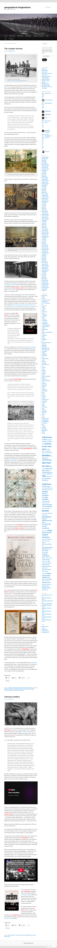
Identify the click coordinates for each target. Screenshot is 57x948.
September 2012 (45, 287)
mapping (44, 373)
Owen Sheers (44, 563)
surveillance (44, 407)
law (42, 366)
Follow (44, 59)
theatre (43, 414)
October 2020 (45, 158)
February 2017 (45, 211)
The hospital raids (49, 100)
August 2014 (44, 254)
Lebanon (44, 367)
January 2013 (45, 281)
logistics (44, 371)
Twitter (43, 580)
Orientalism (44, 385)
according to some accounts (10, 284)
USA (43, 424)
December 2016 (45, 214)
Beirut (48, 489)
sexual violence (45, 399)
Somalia (44, 402)
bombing (44, 308)
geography (44, 345)
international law (46, 547)
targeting (44, 577)
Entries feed (44, 629)
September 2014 (45, 252)
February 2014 (45, 262)
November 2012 (45, 284)
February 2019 (45, 177)
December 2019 (45, 164)
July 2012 (44, 290)
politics (43, 395)
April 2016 (44, 226)
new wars (44, 383)
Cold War (44, 319)
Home (6, 36)
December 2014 (45, 248)
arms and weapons (46, 303)
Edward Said (49, 513)
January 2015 (45, 246)
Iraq (43, 357)
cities (43, 317)
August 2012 (44, 289)
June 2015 (44, 240)
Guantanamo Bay (45, 348)
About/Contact (12, 36)
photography (44, 390)
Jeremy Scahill (45, 552)
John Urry (47, 151)
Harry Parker (44, 539)
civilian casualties (47, 504)
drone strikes (44, 513)
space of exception (46, 569)
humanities (44, 351)
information (44, 354)
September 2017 (45, 201)
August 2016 (44, 220)
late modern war (45, 364)
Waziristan (46, 586)
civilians (43, 506)
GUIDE (47, 36)
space (43, 404)
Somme (5, 690)
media (43, 374)
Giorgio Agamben (47, 532)
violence (43, 584)
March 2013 (44, 278)
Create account (45, 626)
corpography (44, 323)
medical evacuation (49, 557)
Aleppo (48, 486)
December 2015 (45, 232)
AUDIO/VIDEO (20, 36)
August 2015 (44, 237)
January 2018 (45, 195)
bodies (51, 489)
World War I (29, 687)
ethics (43, 336)
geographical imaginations (17, 7)
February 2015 (45, 245)
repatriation (16, 689)
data (43, 330)
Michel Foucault (45, 561)
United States (47, 580)
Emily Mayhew (44, 514)
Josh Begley (44, 554)
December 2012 (45, 283)
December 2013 (45, 265)
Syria (43, 408)
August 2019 (44, 170)
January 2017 (45, 213)
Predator (47, 564)
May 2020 (44, 160)
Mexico (43, 377)
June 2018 (44, 188)
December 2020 (45, 157)
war (43, 586)
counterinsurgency (46, 325)
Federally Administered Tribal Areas (47, 520)
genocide (44, 344)
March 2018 (44, 192)
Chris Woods (44, 502)
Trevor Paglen (48, 579)
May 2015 (44, 242)
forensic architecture (46, 342)
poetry (43, 392)
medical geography (16, 687)
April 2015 (44, 243)
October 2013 (45, 268)
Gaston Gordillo (45, 530)
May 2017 (44, 207)
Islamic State (45, 549)
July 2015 (44, 239)
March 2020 (44, 163)
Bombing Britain (48, 103)
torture (43, 417)
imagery (43, 352)
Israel (50, 549)
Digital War (44, 69)
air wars (43, 298)
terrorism (44, 412)
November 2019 (45, 166)
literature (44, 370)
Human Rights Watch (46, 540)
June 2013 (44, 274)
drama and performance (47, 332)
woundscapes (34, 662)
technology (44, 411)
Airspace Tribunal (46, 79)
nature (43, 382)
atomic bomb (44, 489)
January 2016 (45, 230)
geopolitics (44, 347)
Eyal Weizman (46, 517)
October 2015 (45, 235)
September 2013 (45, 270)
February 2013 (45, 280)
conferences (44, 322)
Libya (43, 369)
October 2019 (45, 167)
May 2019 (44, 175)
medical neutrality (46, 559)
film (9, 935)
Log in (43, 627)
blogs (43, 307)
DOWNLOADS (28, 36)
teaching (44, 409)
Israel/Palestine (45, 358)
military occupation (46, 380)
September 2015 (45, 236)
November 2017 (45, 198)
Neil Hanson (11, 689)
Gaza (50, 530)
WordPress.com (45, 632)
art (42, 304)
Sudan (43, 405)
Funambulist (10, 728)
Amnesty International (46, 488)
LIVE (6, 39)
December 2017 (45, 196)
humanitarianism (45, 349)
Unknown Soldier (27, 935)
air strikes (44, 486)
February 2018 (45, 194)
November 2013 (45, 267)
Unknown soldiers (12, 696)
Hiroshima (49, 539)
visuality (44, 427)
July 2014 (44, 255)
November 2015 (45, 233)
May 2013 (44, 276)
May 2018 (44, 189)
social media (44, 568)
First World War (46, 524)
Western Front (7, 936)
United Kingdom (24, 687)
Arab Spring (44, 301)
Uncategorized (45, 420)
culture (43, 327)
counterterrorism (45, 326)
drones (43, 333)
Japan (43, 360)
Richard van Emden (23, 689)
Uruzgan (44, 582)
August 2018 (44, 185)
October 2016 (45, 217)
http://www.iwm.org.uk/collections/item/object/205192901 (17, 80)
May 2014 (44, 258)
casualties (10, 687)
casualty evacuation (46, 501)
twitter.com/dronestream (47, 603)
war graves (17, 690)
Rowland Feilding (30, 689)
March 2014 (44, 261)
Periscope (44, 389)
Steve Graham (45, 571)
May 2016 (44, 224)
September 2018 (45, 183)
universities (44, 423)
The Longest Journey (13, 48)
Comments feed (45, 630)
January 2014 (45, 264)
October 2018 (45, 182)
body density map (15, 460)
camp (43, 313)
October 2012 (45, 286)
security (43, 398)
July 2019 (44, 172)
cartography (44, 314)
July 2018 (44, 186)
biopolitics (44, 306)
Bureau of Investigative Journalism (45, 495)
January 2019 (45, 179)
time (43, 415)
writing (43, 431)
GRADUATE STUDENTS (38, 36)
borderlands (44, 311)
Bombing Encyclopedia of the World (48, 136)
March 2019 (44, 176)
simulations (44, 401)
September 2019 (45, 169)
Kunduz (43, 557)
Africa (43, 297)
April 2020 (44, 161)
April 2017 (44, 208)
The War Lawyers (45, 80)
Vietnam (44, 426)
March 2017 (44, 210)
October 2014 (45, 251)
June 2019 (44, 173)
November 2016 (45, 215)
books (43, 310)
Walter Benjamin (48, 584)
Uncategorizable (45, 418)
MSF (49, 561)
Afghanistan (44, 295)
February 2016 (45, 229)
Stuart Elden (44, 573)
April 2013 (44, 277)
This (5, 740)
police (43, 393)
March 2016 (44, 227)
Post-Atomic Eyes (46, 85)
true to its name (11, 289)
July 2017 (44, 204)
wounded (21, 690)
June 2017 (44, 205)
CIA (48, 502)
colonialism (44, 320)
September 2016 (45, 218)
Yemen (43, 433)
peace (43, 388)
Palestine (44, 564)
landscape (44, 363)
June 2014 (44, 256)
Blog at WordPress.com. (28, 943)
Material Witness (45, 83)
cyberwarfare (44, 329)
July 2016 (44, 221)
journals (44, 361)
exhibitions (44, 339)
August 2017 (44, 202)
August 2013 (44, 271)
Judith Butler (46, 556)
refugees (44, 396)
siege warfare (48, 566)
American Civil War (46, 300)
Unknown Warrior (11, 690)
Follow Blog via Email (47, 47)
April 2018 (44, 191)
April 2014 (44, 259)
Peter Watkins (21, 935)
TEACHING (11, 39)
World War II (44, 430)
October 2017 (45, 199)
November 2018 (45, 180)
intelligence (44, 355)
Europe (43, 338)
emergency (44, 335)
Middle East (44, 379)
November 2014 (45, 249)
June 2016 (44, 223)
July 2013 (44, 273)
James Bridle (45, 550)
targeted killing (46, 575)
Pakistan (44, 386)
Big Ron (43, 82)
